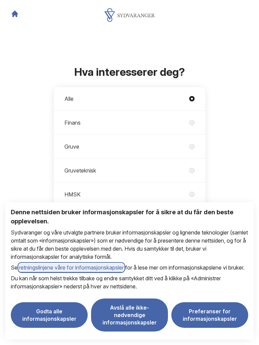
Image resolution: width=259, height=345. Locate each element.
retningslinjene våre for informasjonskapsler (71, 267)
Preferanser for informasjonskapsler (210, 315)
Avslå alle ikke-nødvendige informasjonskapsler (130, 315)
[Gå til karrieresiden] (15, 14)
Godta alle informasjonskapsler (49, 315)
